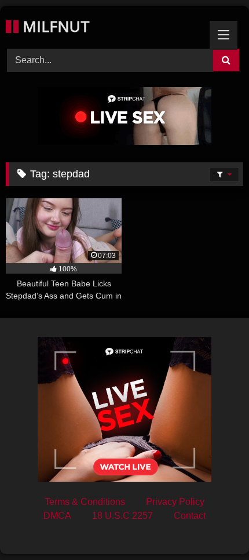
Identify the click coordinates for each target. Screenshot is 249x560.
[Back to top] (213, 525)
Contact (190, 516)
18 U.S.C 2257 (122, 516)
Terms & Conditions (85, 502)
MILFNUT (54, 26)
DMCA (57, 516)
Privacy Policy (175, 502)
